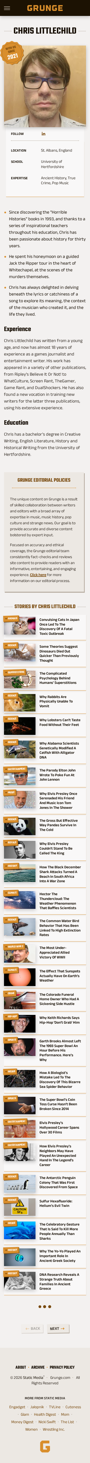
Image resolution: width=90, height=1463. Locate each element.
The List (67, 1422)
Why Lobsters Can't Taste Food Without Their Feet (60, 722)
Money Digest (22, 1422)
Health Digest (45, 1414)
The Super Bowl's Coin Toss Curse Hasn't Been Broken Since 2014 (58, 1104)
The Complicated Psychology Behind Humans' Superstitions (58, 678)
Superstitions (16, 672)
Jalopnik (37, 1407)
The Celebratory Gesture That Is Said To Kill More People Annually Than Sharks (60, 1231)
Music (11, 792)
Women (31, 1429)
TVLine (54, 1407)
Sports (12, 1039)
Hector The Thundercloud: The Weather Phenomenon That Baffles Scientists (58, 901)
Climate (12, 892)
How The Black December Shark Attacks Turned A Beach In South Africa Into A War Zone (60, 874)
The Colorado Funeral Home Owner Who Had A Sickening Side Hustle (59, 999)
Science (12, 645)
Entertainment (17, 768)
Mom (65, 1414)
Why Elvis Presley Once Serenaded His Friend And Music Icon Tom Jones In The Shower (58, 800)
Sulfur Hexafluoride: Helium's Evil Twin (56, 1203)
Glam (25, 1414)
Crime (11, 993)
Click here (38, 575)
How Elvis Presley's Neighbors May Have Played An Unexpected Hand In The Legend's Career (58, 1155)
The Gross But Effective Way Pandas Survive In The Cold (59, 825)
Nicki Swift (47, 1422)
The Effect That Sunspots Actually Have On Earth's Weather (60, 976)
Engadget (17, 1407)
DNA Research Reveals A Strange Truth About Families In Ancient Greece (59, 1281)
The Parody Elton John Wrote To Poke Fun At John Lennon (58, 775)
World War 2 (16, 946)
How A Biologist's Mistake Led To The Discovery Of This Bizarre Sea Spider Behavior (60, 1079)
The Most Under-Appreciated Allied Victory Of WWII (55, 952)
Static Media (33, 1377)
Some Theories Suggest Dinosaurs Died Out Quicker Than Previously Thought (59, 653)
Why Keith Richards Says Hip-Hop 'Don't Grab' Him (60, 1019)
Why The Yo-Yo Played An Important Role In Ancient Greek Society (60, 1256)
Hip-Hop (12, 1016)
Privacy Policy (62, 1367)
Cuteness (73, 1407)
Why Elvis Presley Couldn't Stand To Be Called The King (56, 848)
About (21, 1367)
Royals (12, 842)
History (13, 865)
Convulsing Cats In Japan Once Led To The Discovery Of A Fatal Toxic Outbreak (59, 626)
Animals (13, 618)
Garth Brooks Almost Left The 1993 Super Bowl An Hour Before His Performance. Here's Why (60, 1050)
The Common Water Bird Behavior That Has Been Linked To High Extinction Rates (60, 928)
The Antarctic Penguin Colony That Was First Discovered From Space (59, 1182)
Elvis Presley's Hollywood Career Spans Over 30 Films (59, 1127)
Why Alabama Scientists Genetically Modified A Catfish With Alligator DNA (59, 750)
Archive (37, 1367)
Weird (12, 1071)
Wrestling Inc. (54, 1429)
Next (54, 1328)
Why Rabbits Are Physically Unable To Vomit (56, 701)
